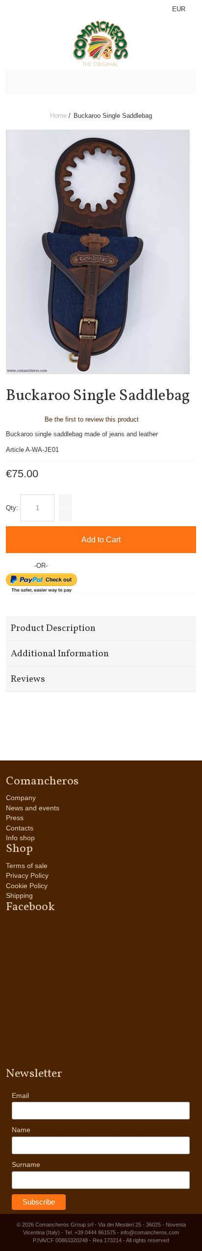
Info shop (20, 838)
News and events (32, 808)
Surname (26, 1164)
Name (21, 1130)
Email (20, 1095)
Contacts (19, 828)
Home (58, 115)
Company (21, 798)
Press (15, 818)
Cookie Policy (27, 886)
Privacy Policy (27, 875)
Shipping (19, 895)
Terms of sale (27, 866)
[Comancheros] (101, 43)
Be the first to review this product (92, 419)
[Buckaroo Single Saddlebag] (98, 133)
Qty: (12, 508)
